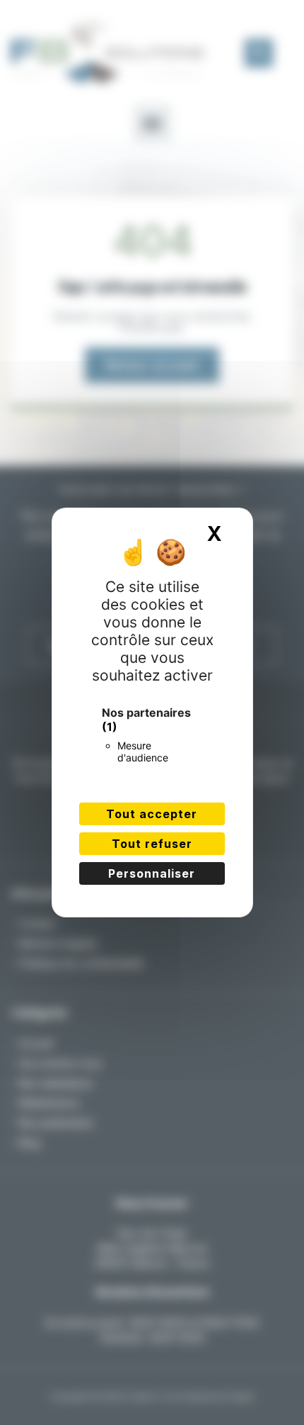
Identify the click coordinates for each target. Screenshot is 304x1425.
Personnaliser (151, 873)
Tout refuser (152, 844)
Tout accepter (151, 814)
